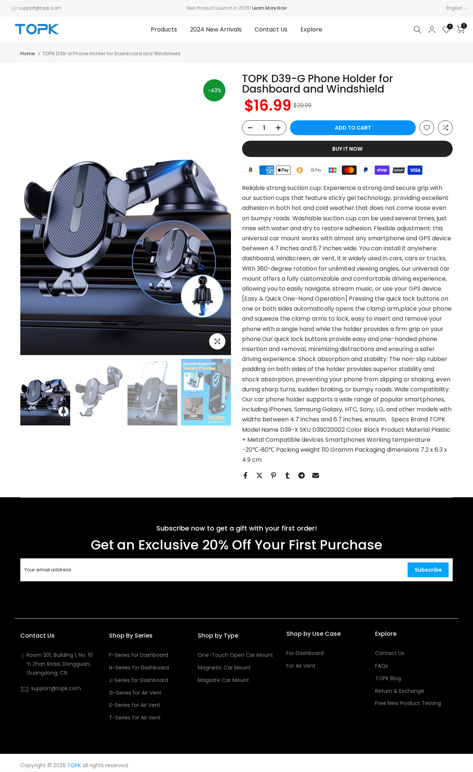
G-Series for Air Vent (135, 692)
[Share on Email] (315, 475)
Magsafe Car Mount (223, 680)
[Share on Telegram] (301, 475)
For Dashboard (305, 653)
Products (164, 29)
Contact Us (271, 29)
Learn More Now (269, 8)
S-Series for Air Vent (134, 705)
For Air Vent (301, 665)
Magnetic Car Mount (224, 667)
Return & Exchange (399, 691)
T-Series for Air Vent (135, 717)
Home (27, 53)
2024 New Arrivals (216, 29)
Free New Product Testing (408, 703)
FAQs (381, 665)
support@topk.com (39, 8)
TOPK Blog (388, 678)
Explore (311, 29)
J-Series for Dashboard (138, 680)
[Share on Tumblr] (287, 475)
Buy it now (347, 149)
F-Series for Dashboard (138, 655)
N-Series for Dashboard (139, 667)
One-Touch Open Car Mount (235, 655)
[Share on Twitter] (259, 475)
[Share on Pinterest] (273, 475)
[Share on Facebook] (245, 475)
